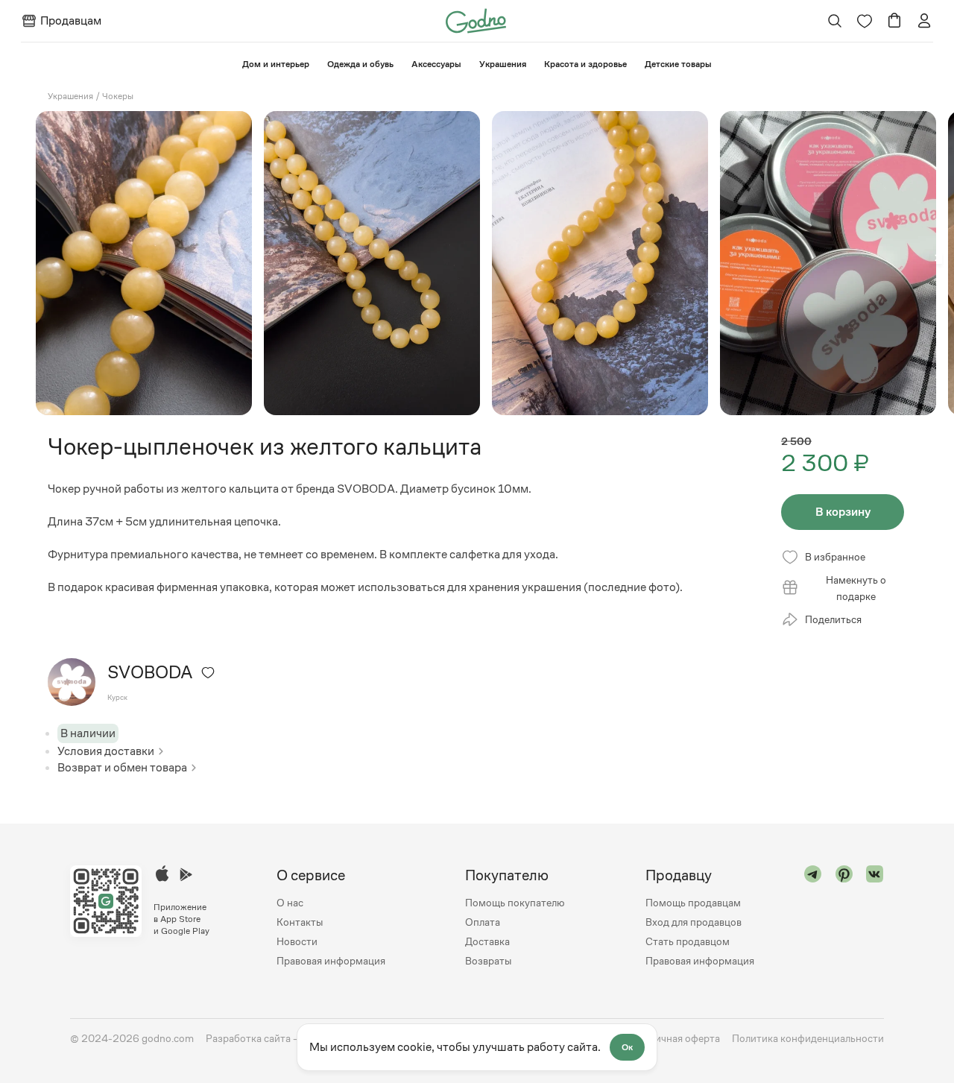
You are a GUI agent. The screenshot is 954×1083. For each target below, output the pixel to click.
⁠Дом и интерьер (275, 64)
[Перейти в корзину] (894, 21)
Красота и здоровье (585, 64)
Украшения (502, 64)
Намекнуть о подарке (856, 588)
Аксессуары (436, 64)
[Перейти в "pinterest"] (844, 917)
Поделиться (833, 619)
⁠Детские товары (678, 64)
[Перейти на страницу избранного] (865, 21)
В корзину (843, 511)
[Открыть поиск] (835, 21)
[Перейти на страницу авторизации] (924, 21)
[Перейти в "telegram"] (813, 917)
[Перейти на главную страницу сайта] (476, 19)
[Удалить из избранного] (207, 672)
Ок (627, 1047)
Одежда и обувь (360, 64)
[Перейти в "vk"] (875, 917)
